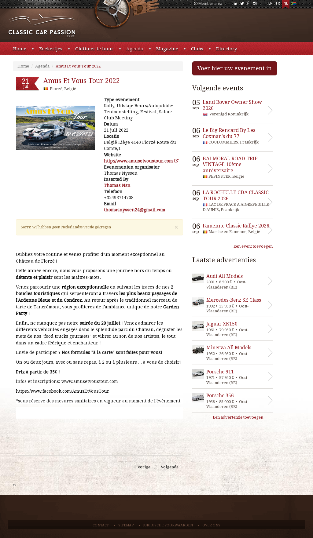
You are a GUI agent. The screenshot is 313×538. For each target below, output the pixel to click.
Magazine (167, 49)
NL (286, 3)
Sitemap (126, 525)
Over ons (211, 525)
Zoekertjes (50, 49)
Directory (226, 49)
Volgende (170, 467)
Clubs (197, 49)
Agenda (134, 49)
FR (278, 3)
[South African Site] (293, 4)
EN (270, 3)
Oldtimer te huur (94, 49)
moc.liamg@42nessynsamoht (134, 209)
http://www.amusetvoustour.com (139, 160)
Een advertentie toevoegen (238, 417)
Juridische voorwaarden (168, 525)
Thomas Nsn (117, 185)
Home (19, 49)
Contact (101, 525)
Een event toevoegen (253, 246)
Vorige (144, 467)
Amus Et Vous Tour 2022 (78, 66)
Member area (210, 3)
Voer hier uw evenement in (234, 68)
